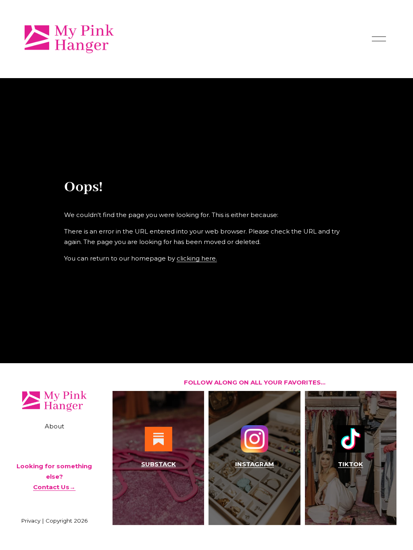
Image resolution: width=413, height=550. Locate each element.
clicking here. (197, 258)
